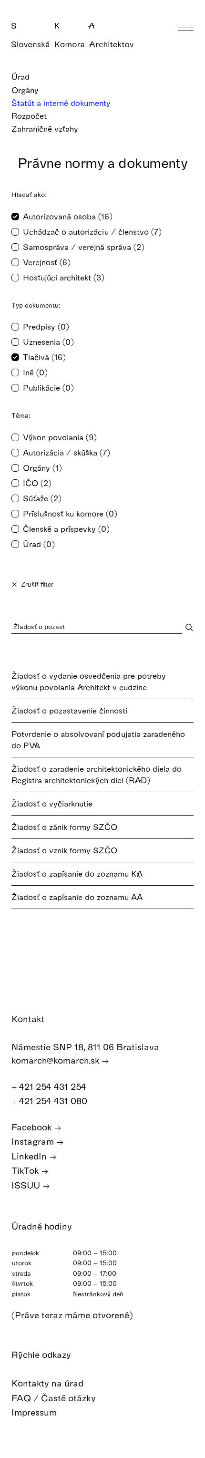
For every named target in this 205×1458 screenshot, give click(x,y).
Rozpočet (30, 115)
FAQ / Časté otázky (54, 1398)
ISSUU (26, 1185)
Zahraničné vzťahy (46, 128)
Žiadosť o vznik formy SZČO (64, 850)
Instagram (33, 1141)
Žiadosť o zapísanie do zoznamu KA (77, 873)
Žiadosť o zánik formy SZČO (64, 826)
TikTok (26, 1170)
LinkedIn (30, 1156)
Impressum (35, 1412)
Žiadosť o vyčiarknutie (51, 803)
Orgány (26, 89)
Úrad (21, 76)
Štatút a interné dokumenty (62, 102)
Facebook (32, 1127)
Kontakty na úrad (48, 1383)
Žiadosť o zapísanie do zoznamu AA (77, 896)
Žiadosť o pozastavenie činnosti (69, 710)
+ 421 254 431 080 (50, 1101)
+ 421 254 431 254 (50, 1086)
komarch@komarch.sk (56, 1060)
